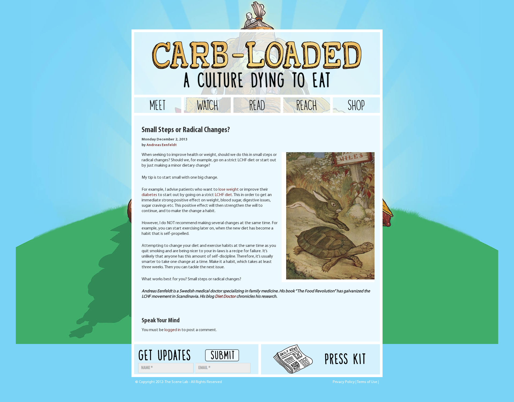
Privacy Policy (344, 382)
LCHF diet (223, 195)
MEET (158, 105)
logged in (172, 330)
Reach (306, 105)
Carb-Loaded (187, 45)
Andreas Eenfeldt (161, 145)
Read (257, 105)
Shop (356, 105)
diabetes (149, 195)
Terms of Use (367, 382)
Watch (207, 105)
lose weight (228, 189)
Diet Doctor (225, 296)
